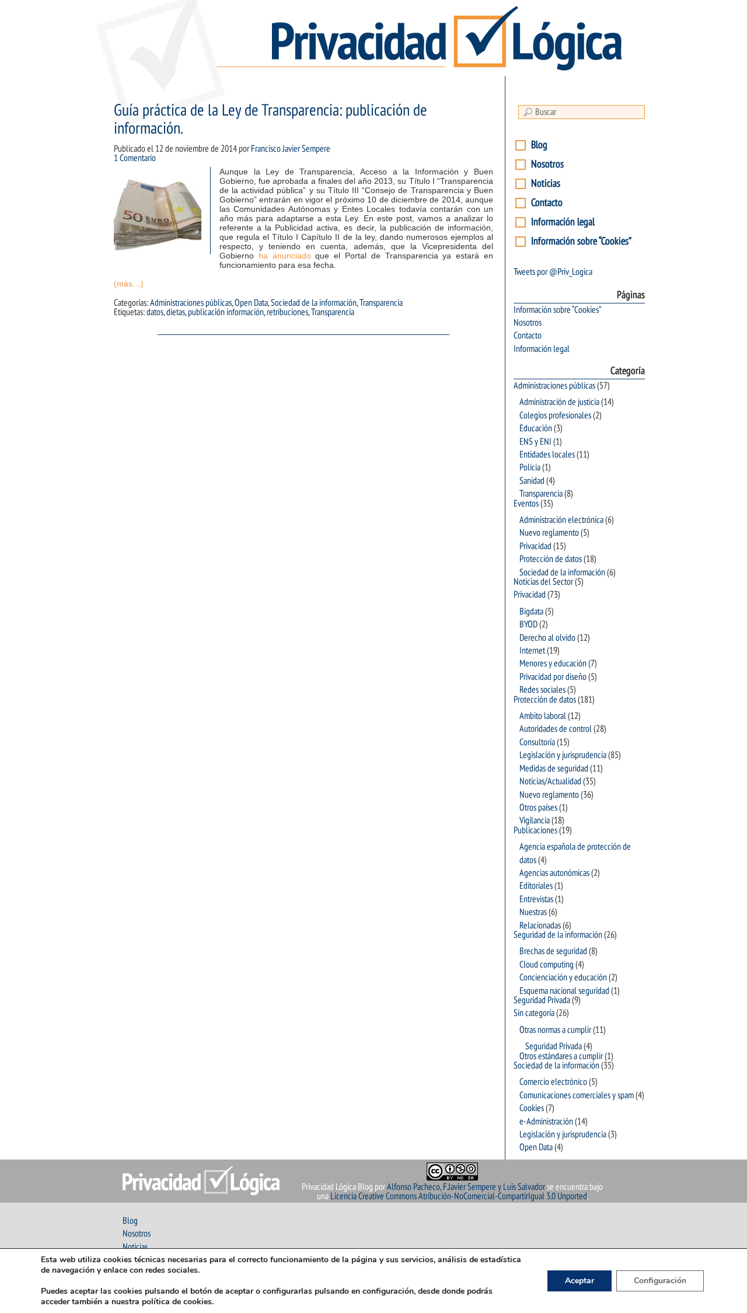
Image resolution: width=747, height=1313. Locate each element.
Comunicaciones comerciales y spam (576, 1095)
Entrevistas (536, 899)
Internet (532, 650)
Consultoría (537, 742)
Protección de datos (550, 559)
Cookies (531, 1108)
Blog (539, 145)
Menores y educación (553, 663)
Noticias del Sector (543, 582)
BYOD (528, 624)
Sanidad (531, 481)
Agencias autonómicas (554, 873)
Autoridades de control (555, 729)
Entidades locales (547, 454)
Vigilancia (534, 820)
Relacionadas (540, 925)
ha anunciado (285, 255)
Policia (529, 467)
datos (154, 312)
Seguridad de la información (558, 935)
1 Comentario (135, 158)
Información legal (563, 222)
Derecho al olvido (547, 638)
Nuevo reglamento (549, 533)
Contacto (547, 203)
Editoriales (536, 886)
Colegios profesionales (555, 415)
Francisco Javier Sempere (290, 149)
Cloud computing (546, 964)
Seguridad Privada (542, 1000)
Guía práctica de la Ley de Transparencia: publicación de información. (270, 119)
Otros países (538, 807)
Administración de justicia (559, 402)
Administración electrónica (561, 520)
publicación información (226, 312)
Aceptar (579, 1280)
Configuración (660, 1280)
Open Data (251, 303)
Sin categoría (534, 1013)
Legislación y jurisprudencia (562, 755)
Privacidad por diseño (553, 677)
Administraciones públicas (191, 303)
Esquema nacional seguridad (564, 991)
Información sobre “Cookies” (581, 241)
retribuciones (287, 312)
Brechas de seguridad (553, 951)
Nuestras (533, 912)
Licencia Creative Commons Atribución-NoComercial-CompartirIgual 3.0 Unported (458, 1196)
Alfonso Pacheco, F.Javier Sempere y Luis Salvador (466, 1187)
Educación (535, 428)
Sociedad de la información (314, 303)
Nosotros (547, 164)
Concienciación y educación (563, 977)
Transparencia (381, 303)
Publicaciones (535, 830)
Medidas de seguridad (553, 768)
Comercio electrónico (553, 1082)
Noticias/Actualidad (550, 781)
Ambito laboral (542, 716)
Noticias (545, 183)
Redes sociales (542, 690)
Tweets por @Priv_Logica (553, 272)
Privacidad (535, 546)
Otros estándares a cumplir (561, 1056)
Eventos (526, 503)
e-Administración (546, 1121)
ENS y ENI (535, 441)
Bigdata (531, 611)
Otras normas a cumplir (555, 1030)
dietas (175, 312)
